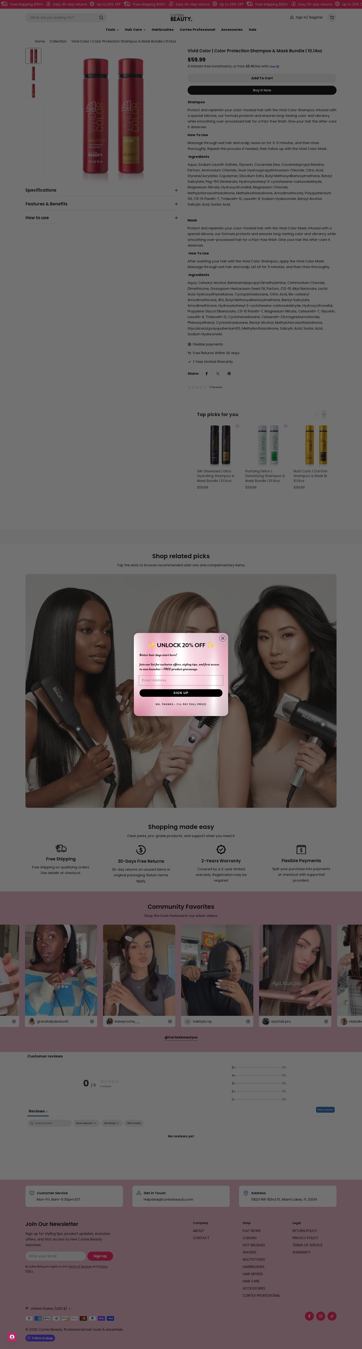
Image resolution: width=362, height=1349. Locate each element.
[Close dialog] (222, 638)
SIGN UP (181, 693)
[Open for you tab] (12, 1336)
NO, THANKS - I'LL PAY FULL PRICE (181, 704)
